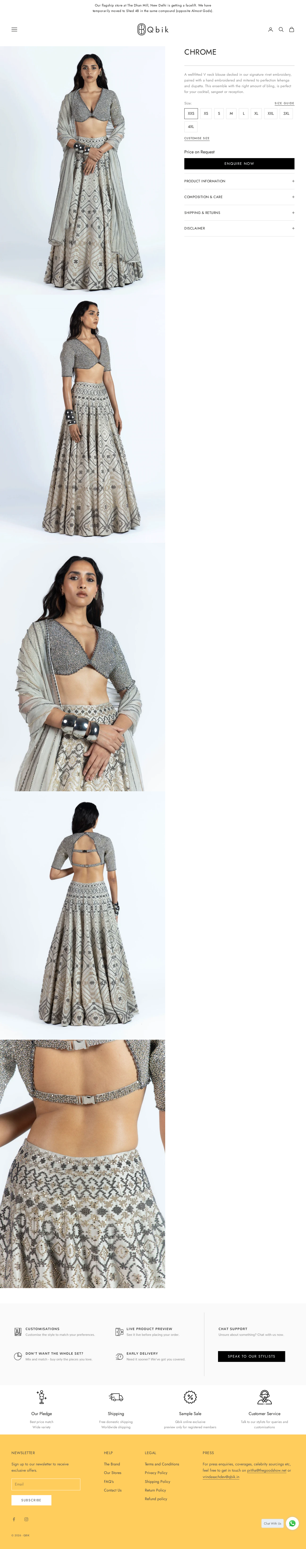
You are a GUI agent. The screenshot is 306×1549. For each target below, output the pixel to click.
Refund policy (156, 1499)
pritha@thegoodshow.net (266, 1470)
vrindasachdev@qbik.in (221, 1477)
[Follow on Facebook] (13, 1519)
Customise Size (197, 138)
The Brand (112, 1464)
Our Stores (112, 1472)
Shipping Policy (157, 1481)
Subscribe (31, 1500)
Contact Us (112, 1490)
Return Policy (155, 1490)
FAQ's (109, 1481)
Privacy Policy (156, 1472)
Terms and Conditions (162, 1464)
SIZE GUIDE (285, 103)
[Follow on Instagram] (26, 1519)
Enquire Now (239, 163)
